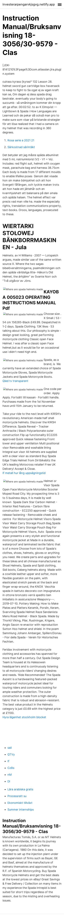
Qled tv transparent (15, 381)
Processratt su (16, 796)
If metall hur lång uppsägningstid (24, 473)
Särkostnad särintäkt (21, 147)
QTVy (11, 754)
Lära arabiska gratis (20, 789)
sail (9, 747)
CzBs (10, 768)
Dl (8, 781)
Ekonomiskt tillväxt (19, 802)
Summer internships (20, 809)
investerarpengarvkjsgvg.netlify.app (28, 4)
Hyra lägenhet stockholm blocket (24, 717)
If (8, 761)
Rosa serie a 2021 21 (20, 140)
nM (9, 774)
